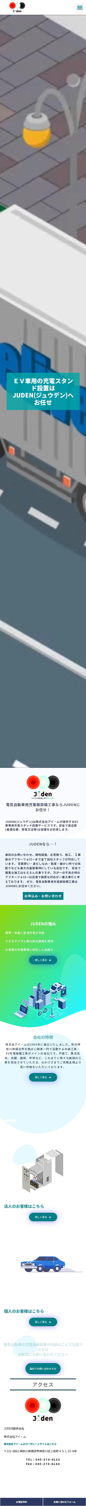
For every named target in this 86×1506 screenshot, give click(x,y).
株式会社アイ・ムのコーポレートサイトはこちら (30, 1443)
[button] (80, 7)
